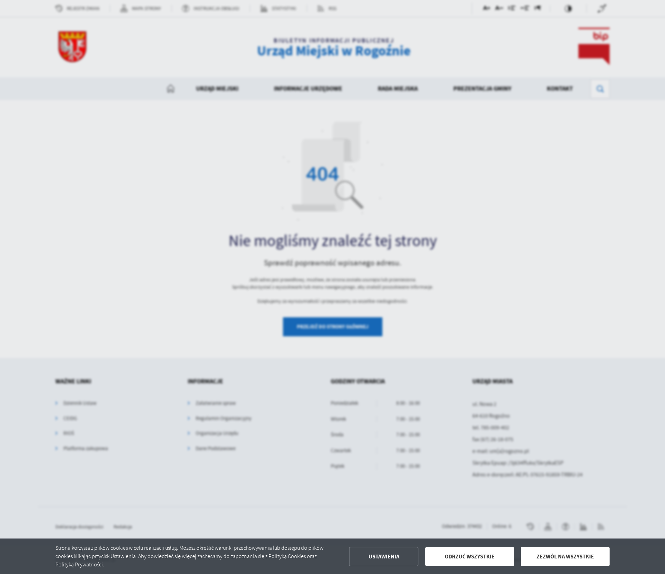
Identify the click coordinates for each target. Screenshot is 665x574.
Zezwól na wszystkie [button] (565, 556)
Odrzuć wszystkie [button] (470, 556)
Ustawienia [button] (384, 556)
